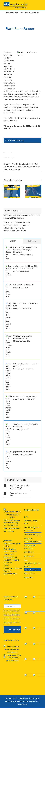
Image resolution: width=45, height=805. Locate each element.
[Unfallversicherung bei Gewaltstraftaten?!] (9, 336)
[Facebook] (4, 583)
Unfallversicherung (13, 169)
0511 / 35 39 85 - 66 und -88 (18, 225)
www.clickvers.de (19, 230)
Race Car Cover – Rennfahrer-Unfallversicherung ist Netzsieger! (25, 249)
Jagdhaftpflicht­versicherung (24, 452)
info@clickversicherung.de (14, 568)
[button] (5, 191)
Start (7, 13)
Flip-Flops (12, 167)
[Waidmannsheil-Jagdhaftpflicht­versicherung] (9, 424)
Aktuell (14, 164)
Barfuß (25, 164)
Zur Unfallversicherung (14, 140)
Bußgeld (31, 164)
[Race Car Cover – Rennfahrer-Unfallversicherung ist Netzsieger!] (9, 247)
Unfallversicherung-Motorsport (25, 396)
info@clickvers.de (17, 228)
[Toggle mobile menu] (40, 3)
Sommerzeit (32, 167)
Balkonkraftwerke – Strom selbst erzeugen (26, 365)
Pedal (19, 167)
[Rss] (4, 587)
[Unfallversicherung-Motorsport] (9, 396)
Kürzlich (32, 241)
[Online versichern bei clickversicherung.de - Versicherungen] (12, 513)
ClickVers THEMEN (16, 13)
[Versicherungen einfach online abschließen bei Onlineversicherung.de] (12, 650)
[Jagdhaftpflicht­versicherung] (9, 452)
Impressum (33, 701)
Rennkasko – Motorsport (23, 285)
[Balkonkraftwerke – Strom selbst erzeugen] (9, 364)
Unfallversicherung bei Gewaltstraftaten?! (22, 337)
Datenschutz (23, 704)
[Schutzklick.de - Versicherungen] (12, 659)
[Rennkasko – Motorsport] (9, 285)
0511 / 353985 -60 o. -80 (20, 222)
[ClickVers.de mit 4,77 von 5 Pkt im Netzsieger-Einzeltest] (9, 266)
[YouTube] (7, 583)
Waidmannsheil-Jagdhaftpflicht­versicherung (26, 425)
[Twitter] (14, 583)
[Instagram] (17, 583)
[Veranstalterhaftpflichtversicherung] (9, 303)
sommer (25, 167)
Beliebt (13, 241)
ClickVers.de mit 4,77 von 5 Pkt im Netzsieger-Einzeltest (25, 267)
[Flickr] (11, 583)
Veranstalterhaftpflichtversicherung (26, 304)
